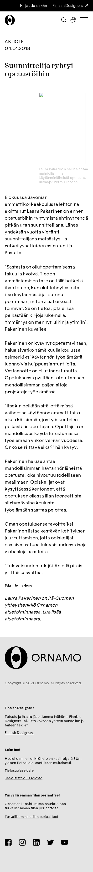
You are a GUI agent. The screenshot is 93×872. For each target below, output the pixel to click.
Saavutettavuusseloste (23, 778)
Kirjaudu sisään (33, 6)
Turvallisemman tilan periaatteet (31, 817)
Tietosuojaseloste (19, 770)
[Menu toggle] (84, 20)
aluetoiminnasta (22, 619)
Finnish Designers (67, 6)
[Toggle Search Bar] (64, 20)
